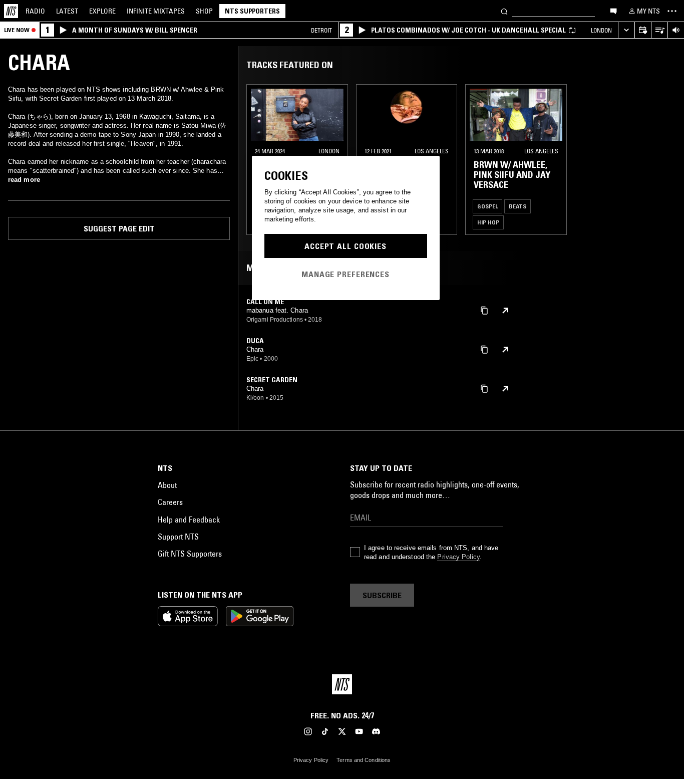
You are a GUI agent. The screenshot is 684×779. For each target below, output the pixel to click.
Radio (35, 11)
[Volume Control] (675, 30)
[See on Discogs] (505, 311)
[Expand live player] (626, 30)
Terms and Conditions (363, 760)
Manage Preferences (345, 274)
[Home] (11, 11)
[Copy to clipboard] (484, 310)
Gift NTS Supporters (190, 554)
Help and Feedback (189, 519)
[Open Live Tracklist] (659, 30)
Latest (67, 11)
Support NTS (178, 537)
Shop (204, 11)
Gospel (487, 206)
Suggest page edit (119, 228)
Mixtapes (156, 11)
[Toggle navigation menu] (672, 11)
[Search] (504, 11)
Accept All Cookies (345, 246)
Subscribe (382, 595)
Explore (102, 11)
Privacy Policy (458, 557)
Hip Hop (488, 222)
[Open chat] (613, 11)
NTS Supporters (252, 11)
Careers (170, 502)
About (167, 485)
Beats (517, 206)
